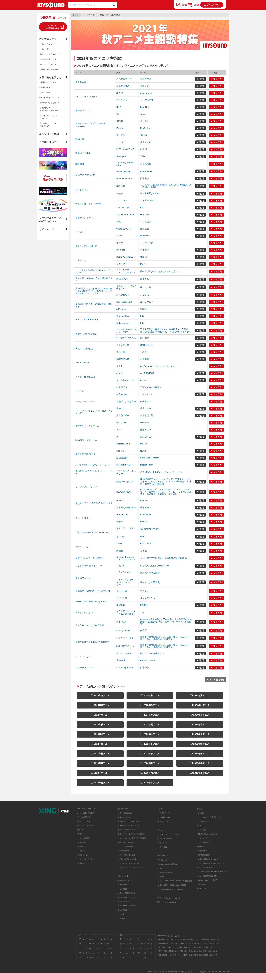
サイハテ (120, 142)
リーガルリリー (147, 100)
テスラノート (81, 391)
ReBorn (120, 451)
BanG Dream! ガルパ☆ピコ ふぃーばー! (93, 472)
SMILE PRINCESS (149, 529)
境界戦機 (79, 164)
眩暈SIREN (145, 507)
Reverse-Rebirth (124, 178)
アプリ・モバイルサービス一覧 (168, 898)
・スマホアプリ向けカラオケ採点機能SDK (211, 871)
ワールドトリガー (84, 657)
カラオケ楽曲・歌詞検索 (86, 813)
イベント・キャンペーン (86, 825)
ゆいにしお (145, 287)
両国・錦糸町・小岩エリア (167, 955)
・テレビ (160, 868)
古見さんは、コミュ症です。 (89, 204)
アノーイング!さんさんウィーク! (126, 330)
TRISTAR (120, 565)
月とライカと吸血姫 (85, 376)
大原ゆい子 (145, 591)
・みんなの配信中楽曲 (164, 838)
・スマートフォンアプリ (165, 872)
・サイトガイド (162, 843)
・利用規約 (200, 846)
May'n (143, 264)
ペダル (119, 429)
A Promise (121, 309)
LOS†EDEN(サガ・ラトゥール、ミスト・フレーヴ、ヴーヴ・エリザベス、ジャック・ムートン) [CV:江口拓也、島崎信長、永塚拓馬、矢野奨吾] (165, 491)
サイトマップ (46, 229)
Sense (119, 543)
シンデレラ (121, 200)
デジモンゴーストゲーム (87, 426)
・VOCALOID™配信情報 (125, 842)
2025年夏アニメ (201, 695)
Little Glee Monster (149, 457)
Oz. (118, 114)
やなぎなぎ (145, 221)
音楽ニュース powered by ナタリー (170, 902)
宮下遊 (143, 550)
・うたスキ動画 (122, 889)
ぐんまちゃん (81, 189)
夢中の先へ (121, 621)
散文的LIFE (121, 394)
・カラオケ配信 (162, 847)
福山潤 (143, 149)
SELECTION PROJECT (86, 319)
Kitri (142, 207)
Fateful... (120, 128)
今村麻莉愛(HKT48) (149, 193)
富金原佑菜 (145, 164)
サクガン (79, 232)
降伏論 (119, 550)
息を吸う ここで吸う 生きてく (126, 287)
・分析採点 (80, 846)
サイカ (119, 242)
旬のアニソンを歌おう (48, 64)
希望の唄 (120, 605)
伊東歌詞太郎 (146, 415)
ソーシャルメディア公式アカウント (50, 219)
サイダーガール (147, 200)
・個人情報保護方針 (203, 855)
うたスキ (80, 830)
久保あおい (145, 401)
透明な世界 (121, 457)
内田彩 (143, 630)
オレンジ (120, 536)
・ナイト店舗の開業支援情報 (207, 876)
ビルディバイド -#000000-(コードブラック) (94, 503)
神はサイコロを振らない (152, 653)
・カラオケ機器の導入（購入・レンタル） (211, 863)
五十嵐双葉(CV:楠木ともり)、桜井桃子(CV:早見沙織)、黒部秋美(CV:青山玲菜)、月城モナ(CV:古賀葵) (165, 330)
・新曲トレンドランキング (126, 830)
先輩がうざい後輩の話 (86, 334)
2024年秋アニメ (201, 705)
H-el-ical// (144, 214)
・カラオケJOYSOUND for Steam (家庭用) (171, 885)
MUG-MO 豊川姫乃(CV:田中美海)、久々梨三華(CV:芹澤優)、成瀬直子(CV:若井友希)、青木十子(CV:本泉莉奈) (166, 621)
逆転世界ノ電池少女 (85, 175)
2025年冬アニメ (151, 705)
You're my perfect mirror (124, 163)
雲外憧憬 (120, 660)
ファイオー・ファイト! (126, 529)
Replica (120, 521)
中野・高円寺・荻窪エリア (187, 955)
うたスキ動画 (44, 92)
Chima (143, 380)
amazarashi (146, 93)
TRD (142, 156)
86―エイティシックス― (87, 96)
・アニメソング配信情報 (125, 846)
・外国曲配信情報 (123, 851)
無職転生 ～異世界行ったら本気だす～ (94, 591)
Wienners (144, 422)
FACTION (121, 422)
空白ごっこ (145, 436)
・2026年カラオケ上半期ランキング (129, 821)
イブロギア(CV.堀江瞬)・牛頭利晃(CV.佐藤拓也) (163, 558)
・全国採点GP (82, 842)
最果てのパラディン (85, 218)
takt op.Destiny (82, 362)
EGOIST (144, 500)
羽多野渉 (144, 250)
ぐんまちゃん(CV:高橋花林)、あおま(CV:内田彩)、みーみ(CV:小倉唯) (165, 186)
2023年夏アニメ (151, 724)
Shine (119, 235)
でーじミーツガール (85, 401)
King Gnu (144, 107)
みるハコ (160, 830)
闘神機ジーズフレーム (86, 440)
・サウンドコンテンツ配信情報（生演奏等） (132, 838)
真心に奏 (120, 352)
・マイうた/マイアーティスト (87, 859)
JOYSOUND (50, 5)
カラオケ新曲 (44, 49)
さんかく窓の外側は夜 (86, 246)
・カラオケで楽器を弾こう (126, 893)
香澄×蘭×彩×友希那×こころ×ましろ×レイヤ (161, 472)
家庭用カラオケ (162, 856)
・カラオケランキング (124, 817)
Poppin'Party (146, 465)
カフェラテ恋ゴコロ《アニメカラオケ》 (126, 271)
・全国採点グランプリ (124, 880)
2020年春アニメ (201, 763)
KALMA (143, 605)
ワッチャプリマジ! (84, 667)
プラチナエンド (83, 547)
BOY (118, 107)
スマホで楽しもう (49, 141)
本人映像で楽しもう (47, 59)
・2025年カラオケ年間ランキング (128, 825)
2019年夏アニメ (201, 773)
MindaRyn (145, 235)
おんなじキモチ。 (125, 79)
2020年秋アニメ (101, 763)
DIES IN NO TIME (125, 149)
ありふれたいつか (125, 380)
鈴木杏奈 (144, 667)
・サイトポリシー (203, 838)
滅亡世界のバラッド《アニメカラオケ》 (126, 612)
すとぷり (144, 121)
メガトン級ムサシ (84, 612)
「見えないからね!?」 (123, 573)
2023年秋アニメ (101, 724)
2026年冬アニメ (101, 695)
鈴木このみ (145, 408)
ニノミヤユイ (146, 302)
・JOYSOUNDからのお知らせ (207, 834)
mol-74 (143, 521)
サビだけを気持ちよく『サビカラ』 (48, 116)
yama (143, 114)
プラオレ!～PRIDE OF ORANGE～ (92, 532)
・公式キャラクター (203, 821)
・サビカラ (120, 914)
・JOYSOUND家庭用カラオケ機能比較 (170, 889)
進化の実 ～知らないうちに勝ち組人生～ (94, 279)
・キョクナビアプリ (123, 901)
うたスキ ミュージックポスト (168, 834)
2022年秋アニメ (151, 734)
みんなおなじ (122, 295)
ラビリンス (121, 598)
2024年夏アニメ (101, 715)
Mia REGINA (146, 171)
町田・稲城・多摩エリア (188, 951)
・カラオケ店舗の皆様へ (205, 867)
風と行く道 (121, 591)
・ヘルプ (200, 825)
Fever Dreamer (123, 171)
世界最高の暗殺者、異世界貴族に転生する (93, 305)
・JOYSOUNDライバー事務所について (210, 880)
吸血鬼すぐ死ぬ (83, 153)
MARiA (143, 443)
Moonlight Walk (123, 465)
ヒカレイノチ (122, 207)
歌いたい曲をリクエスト (49, 98)
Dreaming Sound (124, 667)
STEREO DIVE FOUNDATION (154, 565)
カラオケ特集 (89, 15)
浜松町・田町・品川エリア (187, 947)
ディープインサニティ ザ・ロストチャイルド (94, 412)
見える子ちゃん (83, 578)
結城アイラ (145, 309)
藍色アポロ (145, 429)
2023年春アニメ (201, 724)
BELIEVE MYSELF (125, 257)
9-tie (142, 316)
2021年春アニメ (151, 753)
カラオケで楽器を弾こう (49, 103)
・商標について (202, 851)
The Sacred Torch (125, 214)
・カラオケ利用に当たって (206, 842)
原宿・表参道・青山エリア (208, 955)
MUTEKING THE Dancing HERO (91, 601)
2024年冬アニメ (201, 715)
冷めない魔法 (122, 86)
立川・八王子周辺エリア (211, 943)
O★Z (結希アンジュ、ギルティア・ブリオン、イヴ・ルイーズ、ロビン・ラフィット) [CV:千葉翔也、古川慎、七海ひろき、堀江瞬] (166, 481)
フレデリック (146, 242)
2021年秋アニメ (201, 744)
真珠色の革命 (122, 415)
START (119, 121)
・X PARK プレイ (163, 821)
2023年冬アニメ (101, 734)
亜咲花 (143, 257)
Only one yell (122, 323)
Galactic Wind (123, 443)
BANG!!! (120, 500)
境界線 (119, 93)
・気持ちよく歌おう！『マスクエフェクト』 (132, 867)
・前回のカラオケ (83, 855)
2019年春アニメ (101, 782)
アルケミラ (121, 100)
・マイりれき (81, 850)
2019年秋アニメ (151, 773)
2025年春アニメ (101, 705)
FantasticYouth (147, 660)
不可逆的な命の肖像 (126, 507)
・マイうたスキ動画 (83, 838)
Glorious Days (123, 316)
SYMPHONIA (122, 359)
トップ (75, 15)
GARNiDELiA (146, 345)
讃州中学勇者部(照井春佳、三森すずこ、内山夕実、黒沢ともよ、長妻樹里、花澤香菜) (165, 638)
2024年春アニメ (151, 715)
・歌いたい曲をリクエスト (126, 897)
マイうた (217, 79)
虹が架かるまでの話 (126, 338)
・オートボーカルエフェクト (127, 905)
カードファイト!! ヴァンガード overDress (90, 124)
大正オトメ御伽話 (84, 348)
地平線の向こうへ (125, 646)
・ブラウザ (160, 877)
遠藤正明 (144, 228)
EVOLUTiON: (122, 279)
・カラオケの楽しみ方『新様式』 (128, 863)
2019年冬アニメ (151, 782)
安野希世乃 (145, 79)
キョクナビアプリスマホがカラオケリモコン (50, 109)
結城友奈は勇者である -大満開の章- (92, 642)
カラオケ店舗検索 (83, 817)
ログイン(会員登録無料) (52, 27)
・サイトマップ (202, 888)
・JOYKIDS (121, 918)
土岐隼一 (144, 352)
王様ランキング (83, 110)
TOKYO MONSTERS (150, 387)
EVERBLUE (122, 514)
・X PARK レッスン (163, 817)
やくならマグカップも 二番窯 (89, 625)
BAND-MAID (146, 543)
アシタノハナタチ (125, 638)
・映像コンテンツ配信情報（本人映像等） (131, 834)
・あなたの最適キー (123, 910)
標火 (118, 221)
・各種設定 (80, 863)
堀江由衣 (144, 338)
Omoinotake (146, 514)
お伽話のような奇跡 (126, 401)
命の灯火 (120, 408)
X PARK (159, 809)
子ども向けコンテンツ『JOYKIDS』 (48, 124)
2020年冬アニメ (101, 773)
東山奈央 (144, 86)
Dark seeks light (124, 302)
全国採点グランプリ (47, 82)
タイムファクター (125, 653)
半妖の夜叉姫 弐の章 (85, 454)
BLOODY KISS (123, 492)
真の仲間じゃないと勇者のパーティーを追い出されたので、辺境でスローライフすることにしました (93, 290)
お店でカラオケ (47, 38)
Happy (119, 193)
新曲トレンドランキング (49, 54)
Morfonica (145, 128)
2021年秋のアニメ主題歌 (110, 15)
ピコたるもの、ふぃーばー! (126, 472)
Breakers (120, 250)
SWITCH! (120, 186)
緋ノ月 (119, 373)
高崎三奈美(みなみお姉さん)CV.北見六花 (160, 271)
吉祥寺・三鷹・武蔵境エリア (168, 951)
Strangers (121, 156)
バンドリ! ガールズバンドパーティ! (92, 465)
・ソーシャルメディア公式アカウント (210, 817)
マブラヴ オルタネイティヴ (88, 565)
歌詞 (202, 79)
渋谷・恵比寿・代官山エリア (190, 939)
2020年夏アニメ (151, 763)
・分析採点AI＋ (122, 885)
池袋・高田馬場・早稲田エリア (168, 943)
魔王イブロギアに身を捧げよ (89, 558)
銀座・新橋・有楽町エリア (211, 939)
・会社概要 (200, 813)
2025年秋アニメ (151, 695)
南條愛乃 (144, 279)
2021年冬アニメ (201, 753)
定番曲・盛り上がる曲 (48, 69)
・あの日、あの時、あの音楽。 (127, 859)
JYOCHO (144, 295)
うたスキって (61, 18)
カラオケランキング (47, 44)
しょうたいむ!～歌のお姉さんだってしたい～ (94, 271)
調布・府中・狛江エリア (207, 951)
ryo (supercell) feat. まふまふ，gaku (157, 366)
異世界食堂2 (81, 82)
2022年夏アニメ (201, 734)
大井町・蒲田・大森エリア (208, 947)
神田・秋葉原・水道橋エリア (191, 943)
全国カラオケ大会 (83, 821)
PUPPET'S (121, 387)
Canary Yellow (123, 630)
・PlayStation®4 (162, 860)
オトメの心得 (122, 345)
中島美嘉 (144, 359)
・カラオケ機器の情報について (207, 859)
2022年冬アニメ (151, 744)
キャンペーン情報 (49, 134)
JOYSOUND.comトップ (86, 809)
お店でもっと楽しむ (50, 77)
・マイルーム (81, 834)
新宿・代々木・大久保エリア (168, 939)
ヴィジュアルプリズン (86, 486)
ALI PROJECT (147, 373)
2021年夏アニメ (101, 753)
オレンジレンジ (147, 598)
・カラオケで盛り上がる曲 (126, 855)
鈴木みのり (145, 142)
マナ (142, 612)
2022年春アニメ (101, 744)
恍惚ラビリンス (123, 228)
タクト (119, 366)
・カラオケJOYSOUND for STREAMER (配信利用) (174, 881)
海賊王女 (79, 139)
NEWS (143, 451)
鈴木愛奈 (144, 178)
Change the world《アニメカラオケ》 (126, 558)
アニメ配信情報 (216, 679)
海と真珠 (120, 135)
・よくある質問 (202, 830)
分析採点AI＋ (44, 87)
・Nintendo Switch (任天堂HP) (167, 864)
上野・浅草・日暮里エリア (167, 947)
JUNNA (143, 135)
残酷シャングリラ (125, 481)
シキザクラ (80, 260)
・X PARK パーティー (164, 813)
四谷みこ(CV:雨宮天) (150, 573)
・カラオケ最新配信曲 (124, 813)
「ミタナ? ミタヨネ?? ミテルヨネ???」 (124, 582)
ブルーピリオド (83, 518)
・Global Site (201, 884)
